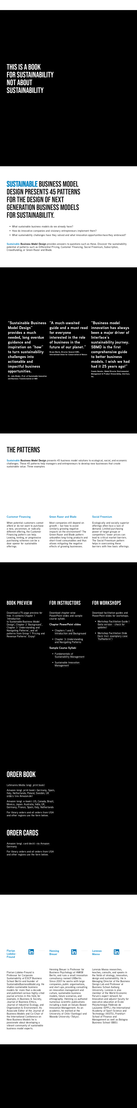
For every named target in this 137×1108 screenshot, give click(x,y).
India (37, 804)
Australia (29, 804)
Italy (9, 793)
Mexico (10, 804)
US (34, 801)
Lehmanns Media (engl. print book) (26, 785)
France (22, 807)
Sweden (40, 793)
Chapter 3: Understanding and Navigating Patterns (69, 640)
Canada (42, 801)
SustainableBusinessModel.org (23, 984)
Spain (51, 790)
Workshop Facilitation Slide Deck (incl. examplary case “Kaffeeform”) (113, 636)
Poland (31, 793)
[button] (126, 317)
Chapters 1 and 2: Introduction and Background (70, 632)
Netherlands (19, 793)
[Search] (8, 5)
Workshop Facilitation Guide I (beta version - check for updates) (114, 624)
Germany (42, 790)
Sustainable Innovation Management (67, 664)
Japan (19, 804)
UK (43, 804)
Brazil (50, 801)
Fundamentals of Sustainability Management (69, 655)
